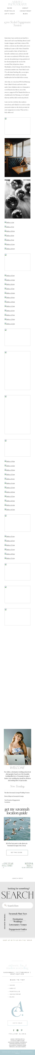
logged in (18, 883)
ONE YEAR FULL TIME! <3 (7, 865)
